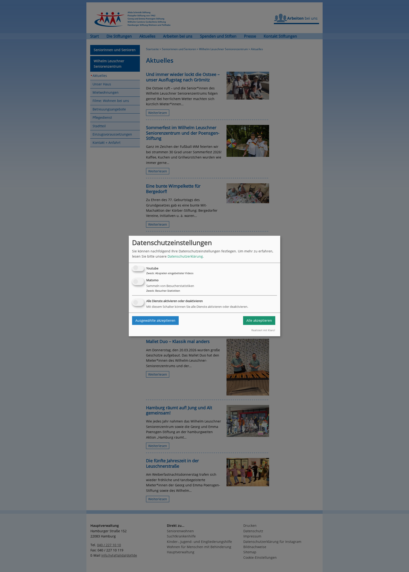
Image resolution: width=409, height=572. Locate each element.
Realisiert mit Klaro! (263, 330)
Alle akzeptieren (259, 320)
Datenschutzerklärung (185, 256)
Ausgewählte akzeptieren (155, 320)
